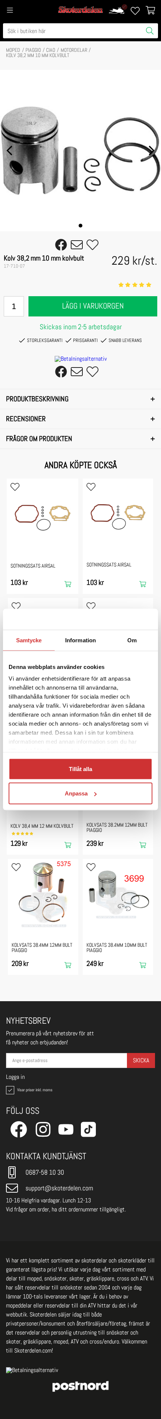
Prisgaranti (85, 340)
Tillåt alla (80, 768)
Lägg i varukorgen (93, 306)
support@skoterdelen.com (59, 1188)
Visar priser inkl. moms (34, 1089)
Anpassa (76, 793)
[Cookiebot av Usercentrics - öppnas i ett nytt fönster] (119, 619)
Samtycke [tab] (29, 640)
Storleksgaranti (45, 340)
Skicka (141, 1060)
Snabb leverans (125, 340)
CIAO (50, 50)
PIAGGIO (33, 50)
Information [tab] (80, 640)
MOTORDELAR (74, 50)
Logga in (15, 1077)
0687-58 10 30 (44, 1172)
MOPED (13, 50)
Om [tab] (132, 640)
